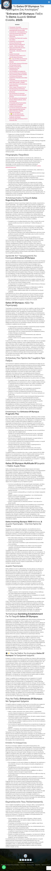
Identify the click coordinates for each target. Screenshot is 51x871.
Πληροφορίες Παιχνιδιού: (15, 27)
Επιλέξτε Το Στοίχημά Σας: (15, 66)
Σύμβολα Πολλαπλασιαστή (15, 106)
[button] (49, 2)
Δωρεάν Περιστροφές (14, 54)
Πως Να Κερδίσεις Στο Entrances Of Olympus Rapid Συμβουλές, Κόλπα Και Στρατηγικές (18, 100)
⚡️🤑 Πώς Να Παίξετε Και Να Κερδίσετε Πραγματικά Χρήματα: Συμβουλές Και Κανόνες (16, 115)
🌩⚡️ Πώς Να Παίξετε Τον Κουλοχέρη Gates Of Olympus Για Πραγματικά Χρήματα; (18, 60)
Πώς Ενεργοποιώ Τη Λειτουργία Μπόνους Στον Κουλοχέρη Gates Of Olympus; (17, 95)
